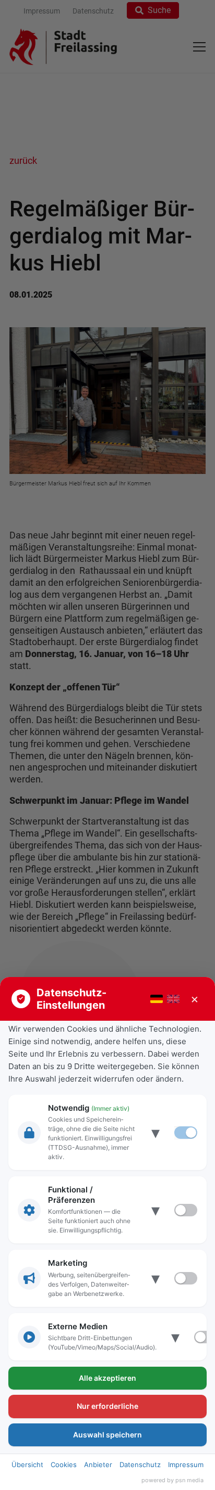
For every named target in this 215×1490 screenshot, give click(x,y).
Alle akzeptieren (107, 1377)
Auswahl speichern (107, 1434)
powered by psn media (172, 1480)
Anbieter (98, 1464)
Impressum (186, 1464)
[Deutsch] (156, 999)
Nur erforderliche (107, 1406)
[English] (173, 999)
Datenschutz (140, 1464)
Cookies (64, 1464)
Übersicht (27, 1464)
